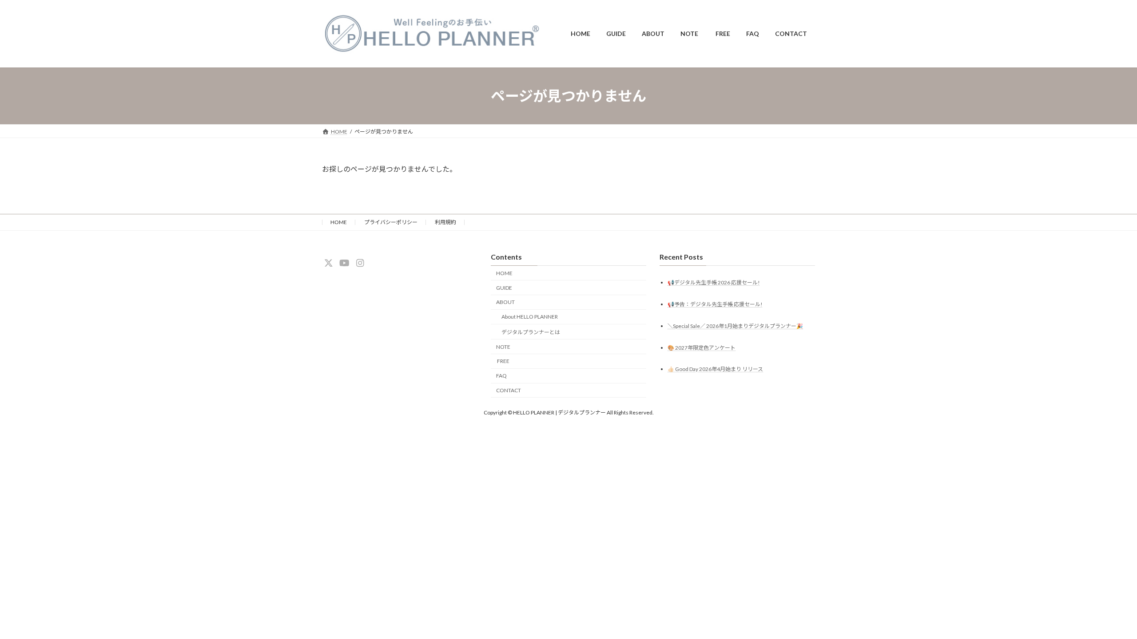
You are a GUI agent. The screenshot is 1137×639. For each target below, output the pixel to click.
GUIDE (504, 287)
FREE (502, 361)
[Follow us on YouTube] (344, 263)
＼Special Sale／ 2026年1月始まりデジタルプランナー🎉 (735, 326)
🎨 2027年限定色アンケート (701, 347)
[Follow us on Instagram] (360, 263)
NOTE (503, 346)
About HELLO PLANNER (529, 316)
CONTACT (508, 390)
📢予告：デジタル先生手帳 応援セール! (715, 304)
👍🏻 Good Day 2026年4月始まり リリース (715, 369)
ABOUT (505, 302)
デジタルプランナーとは (530, 332)
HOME (338, 222)
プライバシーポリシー (390, 222)
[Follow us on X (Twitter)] (328, 263)
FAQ (501, 376)
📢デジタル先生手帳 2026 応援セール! (714, 282)
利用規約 (445, 222)
